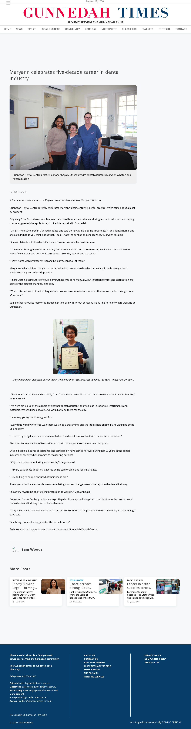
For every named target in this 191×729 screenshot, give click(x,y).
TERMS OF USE (152, 662)
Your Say (90, 29)
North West (109, 29)
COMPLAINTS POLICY (155, 658)
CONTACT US (91, 658)
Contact (181, 29)
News (19, 29)
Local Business (50, 29)
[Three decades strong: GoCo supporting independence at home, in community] (111, 593)
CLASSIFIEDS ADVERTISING (97, 666)
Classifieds (129, 29)
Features (147, 29)
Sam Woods (32, 549)
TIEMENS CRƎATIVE (171, 722)
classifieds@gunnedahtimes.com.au (39, 686)
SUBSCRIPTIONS (92, 669)
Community (72, 29)
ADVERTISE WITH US (94, 662)
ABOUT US (89, 655)
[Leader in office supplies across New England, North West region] (168, 593)
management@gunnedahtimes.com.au (28, 697)
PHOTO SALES (91, 673)
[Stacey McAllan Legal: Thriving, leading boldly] (53, 593)
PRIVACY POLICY (153, 655)
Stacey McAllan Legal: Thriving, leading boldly (24, 588)
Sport (32, 29)
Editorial (164, 29)
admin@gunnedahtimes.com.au (35, 700)
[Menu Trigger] (8, 2)
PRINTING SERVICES (94, 676)
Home (7, 29)
